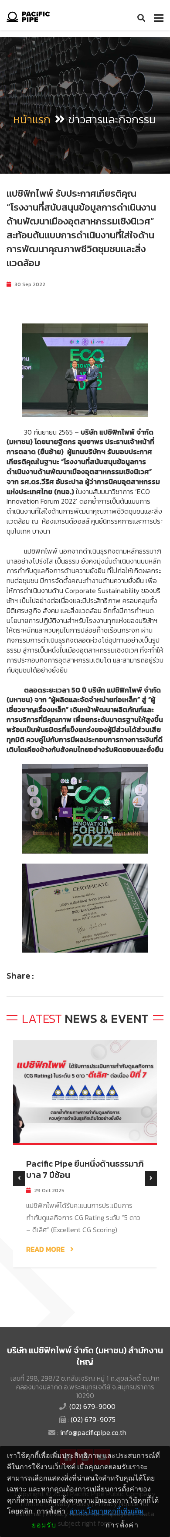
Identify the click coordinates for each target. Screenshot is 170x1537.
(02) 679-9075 (93, 1419)
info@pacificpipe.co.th (93, 1432)
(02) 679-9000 (92, 1406)
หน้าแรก (32, 119)
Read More (46, 1249)
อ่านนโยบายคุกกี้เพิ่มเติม (106, 1511)
